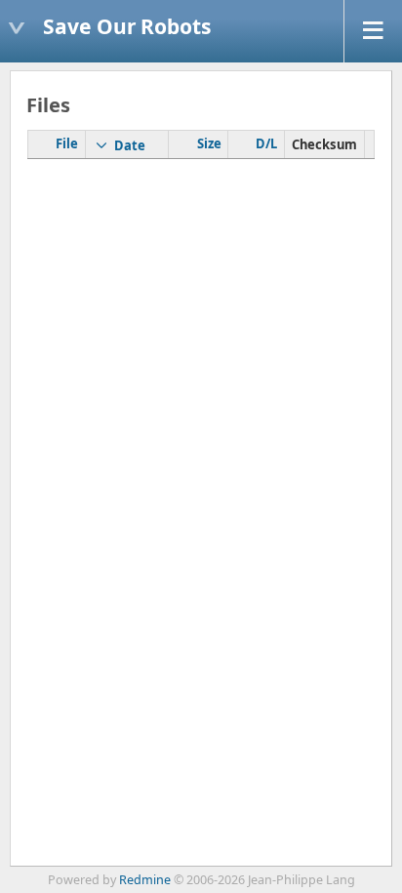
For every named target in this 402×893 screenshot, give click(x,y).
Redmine (145, 880)
